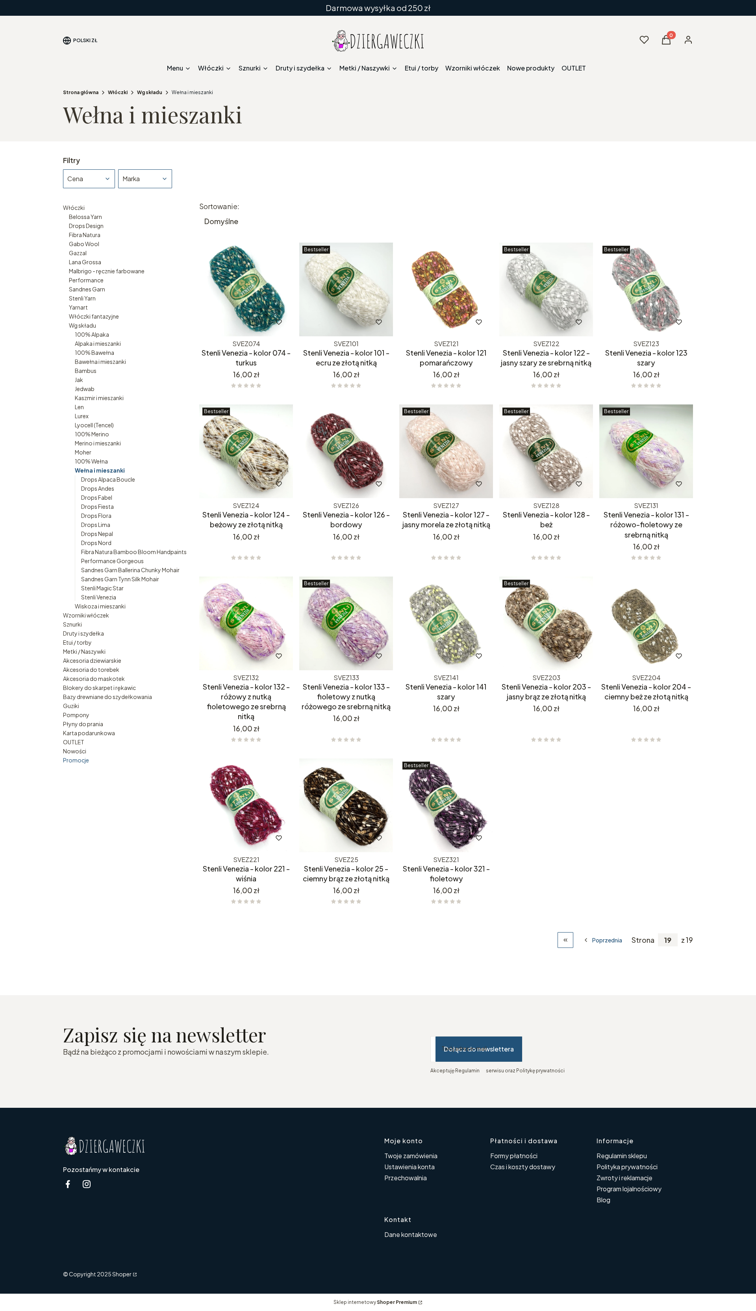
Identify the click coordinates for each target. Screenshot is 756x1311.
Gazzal (78, 252)
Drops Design (86, 225)
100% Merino (92, 434)
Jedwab (84, 388)
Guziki (71, 705)
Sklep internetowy (375, 1302)
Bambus (85, 370)
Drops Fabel (96, 497)
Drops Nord (96, 542)
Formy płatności (513, 1156)
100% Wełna (91, 461)
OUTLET (73, 741)
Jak (79, 379)
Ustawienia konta (409, 1167)
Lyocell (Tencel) (94, 424)
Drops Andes (97, 488)
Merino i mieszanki (98, 443)
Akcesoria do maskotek (94, 678)
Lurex (82, 415)
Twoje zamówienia (410, 1156)
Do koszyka (330, 322)
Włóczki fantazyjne (94, 316)
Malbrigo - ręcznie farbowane (107, 270)
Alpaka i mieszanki (98, 343)
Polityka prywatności (627, 1167)
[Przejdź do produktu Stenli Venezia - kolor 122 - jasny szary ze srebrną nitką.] (546, 289)
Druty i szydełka (83, 633)
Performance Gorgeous (112, 560)
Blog (603, 1200)
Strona (643, 940)
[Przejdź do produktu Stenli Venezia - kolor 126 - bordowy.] (346, 451)
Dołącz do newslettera (479, 1049)
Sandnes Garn (87, 289)
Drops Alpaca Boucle (108, 479)
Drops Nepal (97, 533)
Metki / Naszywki (84, 651)
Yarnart (78, 307)
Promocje (76, 760)
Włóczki (118, 92)
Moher (83, 452)
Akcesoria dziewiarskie (92, 660)
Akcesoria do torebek (91, 669)
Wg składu (149, 92)
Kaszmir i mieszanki (99, 397)
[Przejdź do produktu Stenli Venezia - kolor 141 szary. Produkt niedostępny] (446, 623)
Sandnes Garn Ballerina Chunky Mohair (130, 569)
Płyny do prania (83, 723)
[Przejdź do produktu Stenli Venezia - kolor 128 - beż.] (546, 451)
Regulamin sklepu (622, 1156)
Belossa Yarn (85, 216)
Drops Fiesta (97, 506)
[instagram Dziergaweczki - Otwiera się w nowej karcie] (86, 1184)
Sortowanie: (219, 206)
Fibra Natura (84, 234)
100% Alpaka (92, 334)
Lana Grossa (85, 261)
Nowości (74, 751)
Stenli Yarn (82, 298)
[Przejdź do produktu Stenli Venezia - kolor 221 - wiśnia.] (246, 805)
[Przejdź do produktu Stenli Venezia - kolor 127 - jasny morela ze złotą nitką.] (446, 451)
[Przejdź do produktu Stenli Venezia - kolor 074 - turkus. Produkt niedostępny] (246, 289)
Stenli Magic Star (102, 588)
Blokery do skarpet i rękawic (99, 687)
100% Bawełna (94, 352)
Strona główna (80, 92)
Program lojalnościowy (629, 1189)
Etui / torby (77, 642)
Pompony (76, 714)
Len (79, 406)
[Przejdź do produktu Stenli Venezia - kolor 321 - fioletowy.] (446, 805)
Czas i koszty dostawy (522, 1167)
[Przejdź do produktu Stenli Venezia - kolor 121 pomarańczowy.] (446, 289)
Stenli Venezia (98, 597)
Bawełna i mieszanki (100, 361)
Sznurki (72, 624)
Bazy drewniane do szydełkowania (107, 696)
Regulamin (467, 1071)
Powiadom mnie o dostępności (236, 322)
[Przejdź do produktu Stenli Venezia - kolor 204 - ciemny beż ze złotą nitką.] (646, 623)
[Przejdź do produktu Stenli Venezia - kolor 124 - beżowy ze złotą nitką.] (246, 451)
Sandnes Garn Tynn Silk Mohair (120, 578)
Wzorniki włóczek (86, 615)
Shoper (122, 1274)
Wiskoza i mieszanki (100, 606)
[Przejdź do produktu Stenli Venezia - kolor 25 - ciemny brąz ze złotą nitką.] (346, 805)
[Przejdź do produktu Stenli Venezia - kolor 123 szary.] (646, 289)
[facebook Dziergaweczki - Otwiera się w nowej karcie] (67, 1184)
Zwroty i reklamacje (624, 1178)
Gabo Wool (84, 243)
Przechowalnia (405, 1178)
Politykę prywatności (540, 1071)
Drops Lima (95, 524)
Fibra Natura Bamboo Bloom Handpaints (134, 551)
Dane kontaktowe (410, 1234)
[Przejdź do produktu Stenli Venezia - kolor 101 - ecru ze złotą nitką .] (346, 289)
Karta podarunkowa (89, 732)
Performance (86, 280)
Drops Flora (96, 515)
